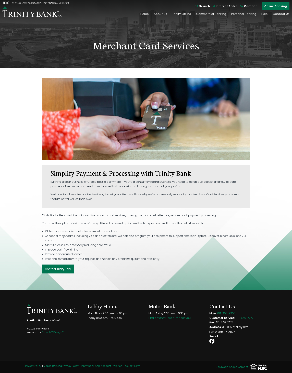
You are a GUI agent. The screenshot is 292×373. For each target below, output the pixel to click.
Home (144, 14)
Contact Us (281, 14)
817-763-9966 (226, 313)
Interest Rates (226, 6)
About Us (160, 14)
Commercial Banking (211, 14)
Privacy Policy (33, 366)
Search (204, 6)
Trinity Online (181, 14)
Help (264, 14)
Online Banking (275, 6)
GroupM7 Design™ (53, 332)
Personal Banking (243, 14)
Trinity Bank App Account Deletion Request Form (110, 366)
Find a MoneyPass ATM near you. (170, 318)
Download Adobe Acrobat (232, 367)
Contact (250, 6)
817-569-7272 (244, 318)
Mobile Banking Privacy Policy (61, 366)
